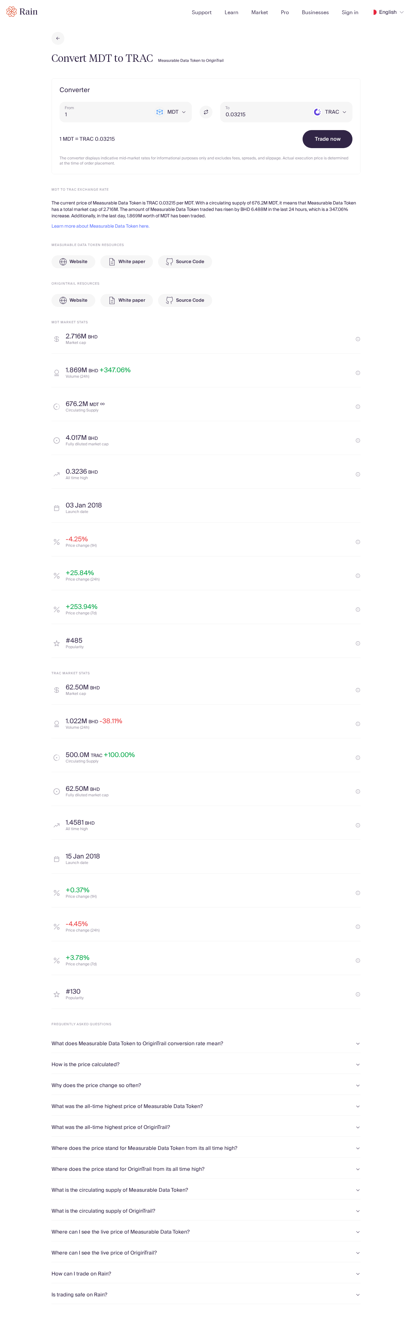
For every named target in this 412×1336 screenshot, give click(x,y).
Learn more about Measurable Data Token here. (100, 226)
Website (79, 262)
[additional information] (357, 339)
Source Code (190, 262)
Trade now (328, 139)
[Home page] (22, 11)
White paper (131, 262)
